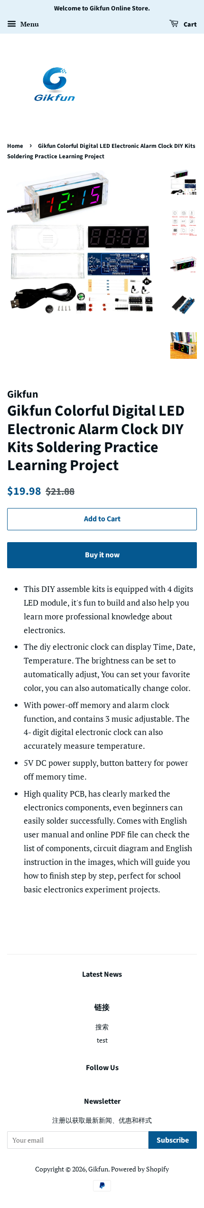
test (102, 1040)
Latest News (102, 974)
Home (15, 146)
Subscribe (173, 1140)
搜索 (102, 1026)
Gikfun (98, 1168)
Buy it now (102, 555)
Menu (29, 23)
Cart (189, 24)
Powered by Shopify (140, 1168)
